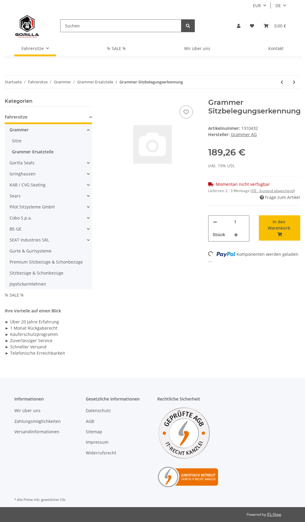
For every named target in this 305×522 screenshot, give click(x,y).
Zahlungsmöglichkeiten (37, 421)
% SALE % (14, 295)
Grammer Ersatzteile (33, 152)
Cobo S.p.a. (21, 218)
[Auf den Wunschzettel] (186, 112)
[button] (238, 25)
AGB (90, 421)
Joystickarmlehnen (28, 284)
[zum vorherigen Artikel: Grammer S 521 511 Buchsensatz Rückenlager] (282, 82)
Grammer (19, 130)
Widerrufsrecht (101, 453)
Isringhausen (23, 174)
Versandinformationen (36, 431)
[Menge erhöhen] (235, 234)
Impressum (97, 442)
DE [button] (278, 5)
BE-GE (15, 229)
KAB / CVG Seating (28, 185)
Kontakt (276, 48)
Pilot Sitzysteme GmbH (32, 207)
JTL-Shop (274, 514)
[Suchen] (188, 25)
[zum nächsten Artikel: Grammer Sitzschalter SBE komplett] (294, 82)
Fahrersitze (16, 117)
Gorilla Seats (22, 163)
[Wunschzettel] (252, 25)
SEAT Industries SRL (29, 240)
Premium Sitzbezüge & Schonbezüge (46, 262)
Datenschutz (98, 410)
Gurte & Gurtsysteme (31, 251)
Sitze (16, 141)
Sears (15, 196)
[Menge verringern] (215, 222)
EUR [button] (257, 5)
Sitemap (94, 431)
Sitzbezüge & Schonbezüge (36, 273)
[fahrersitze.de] (27, 25)
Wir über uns (197, 48)
